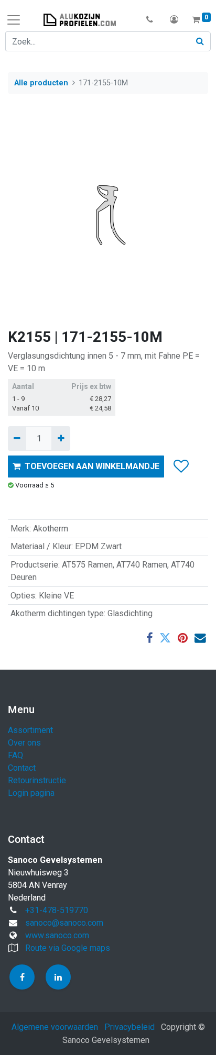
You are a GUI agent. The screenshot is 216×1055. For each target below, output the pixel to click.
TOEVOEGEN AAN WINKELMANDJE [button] (92, 466)
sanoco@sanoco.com (64, 923)
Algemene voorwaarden (55, 1027)
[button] (149, 20)
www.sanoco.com (57, 935)
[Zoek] (200, 41)
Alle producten (41, 83)
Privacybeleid (129, 1027)
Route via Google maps (67, 948)
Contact (22, 768)
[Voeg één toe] (60, 438)
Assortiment (30, 730)
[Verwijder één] (17, 438)
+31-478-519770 (56, 910)
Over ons (24, 743)
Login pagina (31, 793)
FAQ (15, 755)
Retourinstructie (37, 780)
